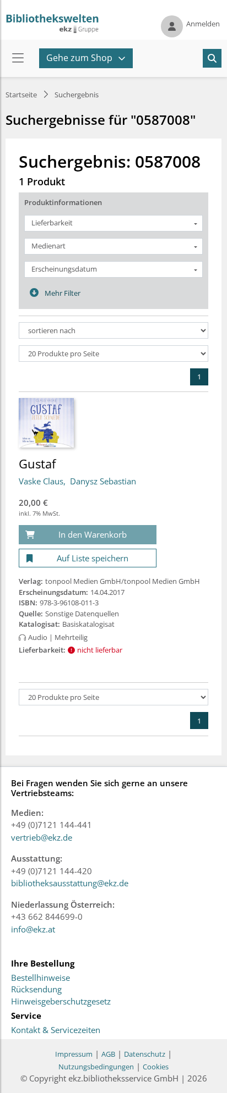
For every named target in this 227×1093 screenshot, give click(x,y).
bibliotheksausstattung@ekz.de (69, 882)
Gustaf (37, 463)
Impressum (74, 1054)
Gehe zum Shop (79, 58)
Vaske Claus (41, 481)
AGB (108, 1054)
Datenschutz (144, 1054)
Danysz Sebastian (103, 481)
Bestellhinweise (40, 978)
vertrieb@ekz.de (41, 837)
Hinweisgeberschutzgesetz (61, 1002)
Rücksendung (36, 989)
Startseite (21, 95)
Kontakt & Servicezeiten (55, 1030)
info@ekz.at (33, 929)
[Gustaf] (46, 422)
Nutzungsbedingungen (96, 1067)
